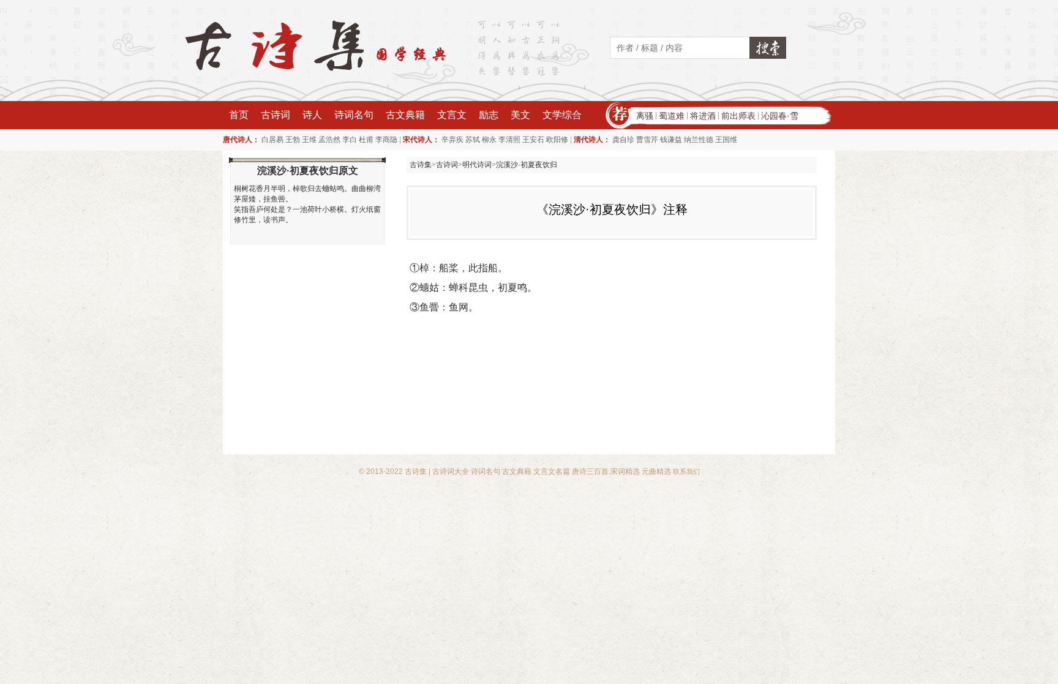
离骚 (644, 116)
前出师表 (738, 116)
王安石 (533, 139)
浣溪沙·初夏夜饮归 (526, 164)
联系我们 (686, 471)
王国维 (726, 139)
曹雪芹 (647, 139)
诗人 (312, 115)
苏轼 (472, 139)
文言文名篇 (551, 471)
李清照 (509, 139)
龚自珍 (623, 139)
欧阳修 (557, 139)
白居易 (272, 139)
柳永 (489, 139)
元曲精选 (656, 471)
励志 (488, 115)
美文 (520, 115)
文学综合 (562, 115)
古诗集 (421, 164)
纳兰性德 (698, 139)
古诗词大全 (450, 471)
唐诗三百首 (590, 471)
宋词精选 (625, 471)
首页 (239, 115)
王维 (309, 139)
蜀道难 (672, 116)
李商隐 (386, 139)
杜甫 (366, 139)
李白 (349, 139)
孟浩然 (329, 139)
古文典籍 (405, 115)
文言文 (452, 115)
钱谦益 (671, 139)
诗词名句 (353, 115)
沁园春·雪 (779, 116)
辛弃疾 (452, 139)
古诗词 (275, 115)
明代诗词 (477, 164)
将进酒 (703, 116)
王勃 (292, 139)
